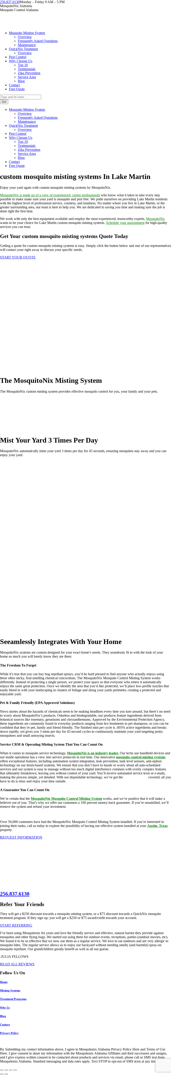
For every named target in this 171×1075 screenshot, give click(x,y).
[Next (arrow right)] (6, 1074)
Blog (3, 1016)
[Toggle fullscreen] (10, 1070)
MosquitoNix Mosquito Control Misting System (66, 798)
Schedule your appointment (125, 223)
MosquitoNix (155, 219)
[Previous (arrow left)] (2, 1074)
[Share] (6, 1070)
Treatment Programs (13, 999)
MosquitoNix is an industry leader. (93, 753)
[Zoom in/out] (15, 1070)
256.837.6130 (10, 2)
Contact (5, 1024)
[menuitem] (27, 33)
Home (4, 982)
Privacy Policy (9, 1033)
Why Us (5, 1007)
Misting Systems (10, 990)
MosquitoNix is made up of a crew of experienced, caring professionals (50, 195)
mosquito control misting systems (140, 757)
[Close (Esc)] (2, 1070)
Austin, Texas (157, 826)
